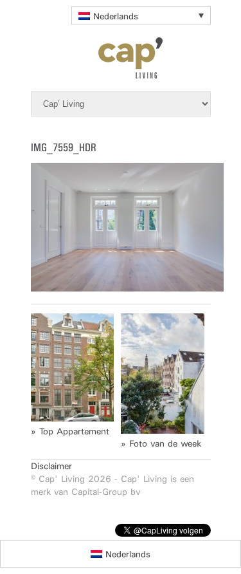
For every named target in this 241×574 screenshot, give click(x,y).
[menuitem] (141, 15)
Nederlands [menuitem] (115, 16)
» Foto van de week (161, 443)
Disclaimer (51, 466)
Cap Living (121, 58)
